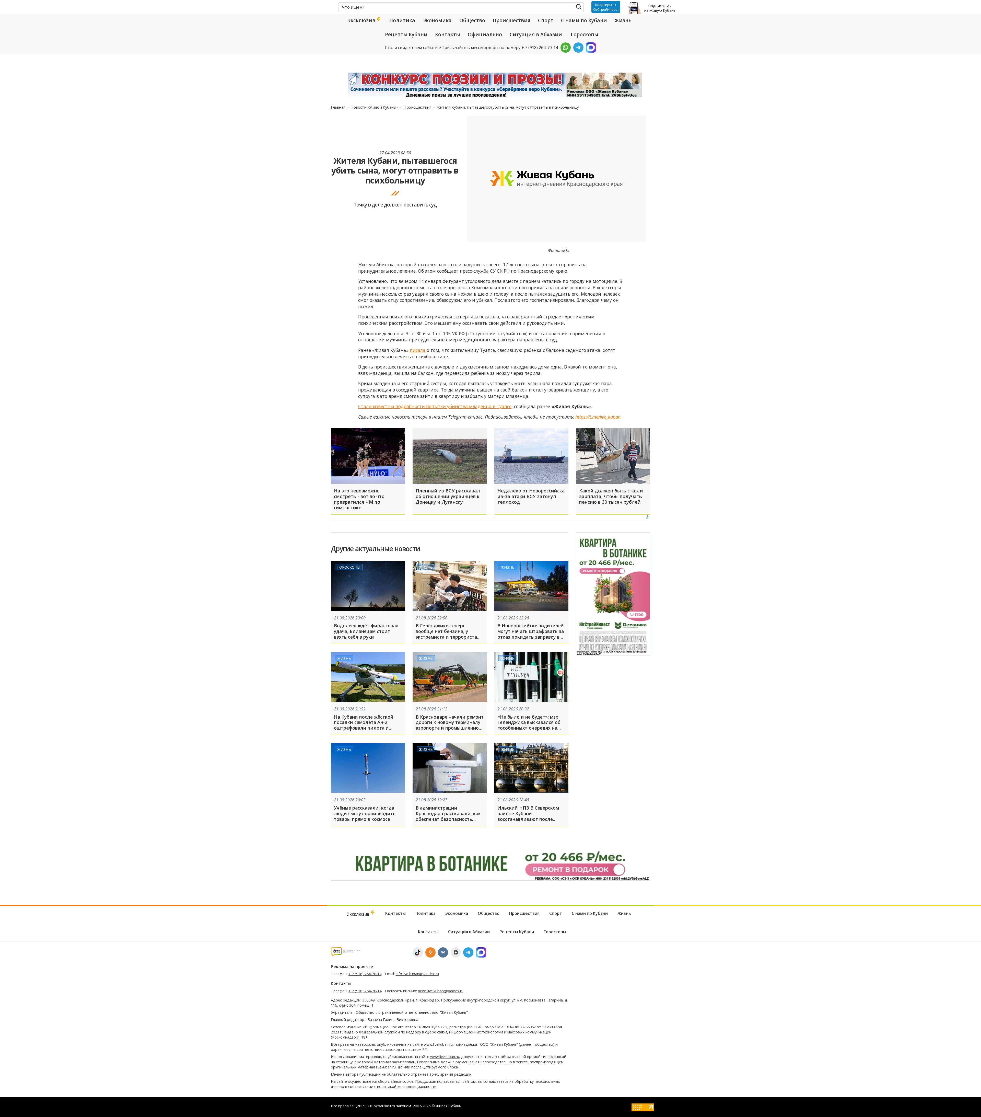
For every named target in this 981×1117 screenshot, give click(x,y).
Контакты (447, 34)
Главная (338, 107)
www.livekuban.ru (438, 1044)
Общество (472, 20)
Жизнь (623, 20)
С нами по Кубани (584, 20)
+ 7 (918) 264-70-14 (364, 973)
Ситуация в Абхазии (536, 34)
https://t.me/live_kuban (598, 417)
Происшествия (511, 20)
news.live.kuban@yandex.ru (440, 990)
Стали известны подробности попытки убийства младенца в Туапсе (434, 406)
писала (418, 350)
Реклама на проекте (352, 966)
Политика (402, 20)
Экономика (437, 20)
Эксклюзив (362, 20)
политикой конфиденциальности (407, 1086)
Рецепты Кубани (406, 34)
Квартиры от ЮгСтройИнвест (606, 6)
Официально (485, 34)
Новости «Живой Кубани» (375, 107)
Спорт (545, 20)
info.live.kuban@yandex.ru (417, 973)
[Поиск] (579, 7)
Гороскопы (584, 34)
